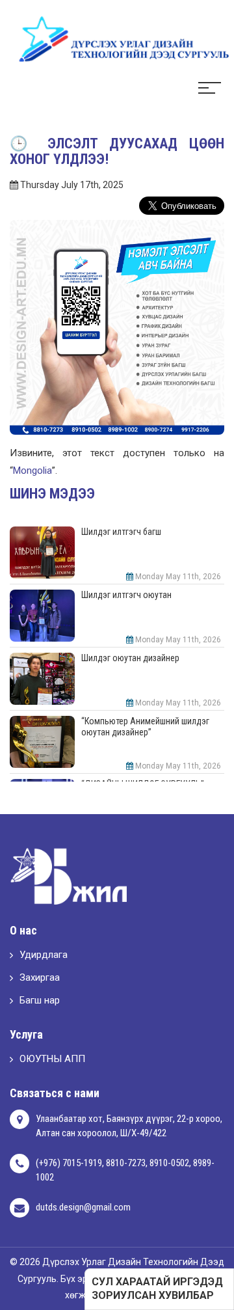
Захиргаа (40, 977)
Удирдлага (44, 955)
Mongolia (32, 470)
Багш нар (40, 1000)
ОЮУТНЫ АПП (52, 1059)
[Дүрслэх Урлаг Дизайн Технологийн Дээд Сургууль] (117, 38)
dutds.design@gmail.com (83, 1207)
